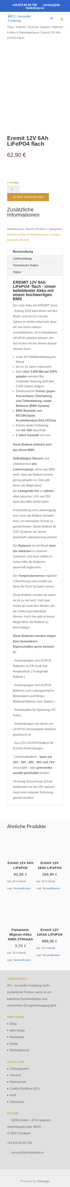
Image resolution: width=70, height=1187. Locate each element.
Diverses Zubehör (39, 27)
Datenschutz (18, 1081)
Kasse (14, 1043)
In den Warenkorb (28, 197)
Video (17, 272)
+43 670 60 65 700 (19, 1143)
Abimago (43, 1181)
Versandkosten (22, 888)
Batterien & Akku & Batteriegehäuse (28, 234)
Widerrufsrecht (19, 1050)
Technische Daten (25, 265)
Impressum (17, 1101)
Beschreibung (23, 251)
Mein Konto (17, 1030)
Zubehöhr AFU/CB (18, 239)
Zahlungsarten (19, 1068)
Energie (55, 234)
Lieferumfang (22, 258)
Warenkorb (17, 1037)
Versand (15, 1075)
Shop (10, 27)
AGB (13, 1095)
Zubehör (21, 27)
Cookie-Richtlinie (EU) (25, 1088)
